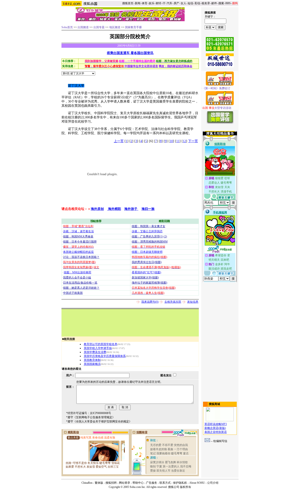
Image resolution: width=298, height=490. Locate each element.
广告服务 (151, 482)
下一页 (193, 141)
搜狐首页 (127, 3)
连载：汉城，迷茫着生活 (78, 231)
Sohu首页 (67, 27)
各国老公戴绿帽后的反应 (78, 252)
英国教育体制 (92, 360)
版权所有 (185, 487)
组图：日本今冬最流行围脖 (80, 241)
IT (164, 3)
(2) (165, 236)
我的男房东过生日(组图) (147, 262)
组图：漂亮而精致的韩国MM (150, 241)
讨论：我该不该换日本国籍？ (81, 257)
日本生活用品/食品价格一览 (80, 282)
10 (171, 141)
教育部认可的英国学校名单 (100, 344)
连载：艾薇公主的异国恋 (147, 231)
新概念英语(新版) (215, 428)
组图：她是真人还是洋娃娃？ (81, 287)
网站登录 (124, 482)
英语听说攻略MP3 (215, 424)
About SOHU (197, 482)
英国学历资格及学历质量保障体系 (105, 356)
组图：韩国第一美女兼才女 (148, 226)
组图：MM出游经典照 (77, 272)
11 (177, 141)
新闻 (137, 3)
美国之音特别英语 (215, 432)
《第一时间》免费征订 (216, 88)
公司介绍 (212, 482)
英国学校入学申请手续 (98, 348)
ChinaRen (86, 482)
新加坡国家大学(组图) (145, 277)
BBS (228, 3)
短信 (190, 3)
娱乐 (151, 3)
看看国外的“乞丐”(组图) (146, 272)
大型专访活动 (216, 108)
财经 (158, 3)
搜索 (221, 3)
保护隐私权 (180, 482)
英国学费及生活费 (95, 352)
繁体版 (99, 482)
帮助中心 (138, 482)
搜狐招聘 (111, 482)
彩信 (197, 3)
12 (184, 141)
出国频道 (83, 27)
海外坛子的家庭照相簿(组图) (149, 282)
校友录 (206, 3)
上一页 (119, 141)
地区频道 (114, 27)
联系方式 (165, 482)
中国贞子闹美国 (73, 293)
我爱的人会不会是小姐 (77, 277)
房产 (176, 3)
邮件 (214, 3)
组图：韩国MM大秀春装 (78, 236)
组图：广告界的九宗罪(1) (147, 236)
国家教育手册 (133, 27)
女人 (183, 3)
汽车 (169, 3)
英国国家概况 (92, 364)
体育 (144, 3)
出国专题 (99, 27)
